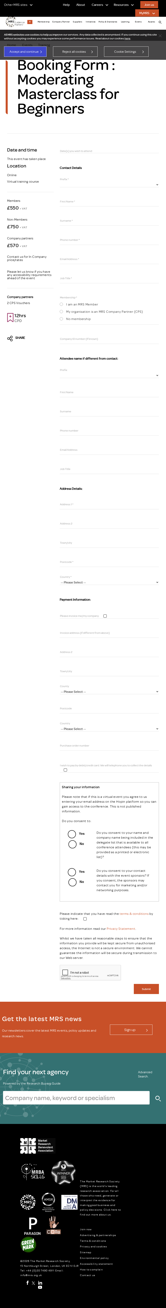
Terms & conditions (93, 1240)
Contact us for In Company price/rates (27, 258)
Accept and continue (24, 51)
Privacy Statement (121, 929)
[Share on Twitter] (11, 339)
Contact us (87, 1275)
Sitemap (85, 1252)
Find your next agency (36, 1071)
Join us (149, 5)
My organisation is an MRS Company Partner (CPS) (104, 312)
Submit (146, 989)
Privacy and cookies (93, 1246)
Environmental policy (94, 1258)
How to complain (91, 1269)
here (127, 38)
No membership (78, 319)
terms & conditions (134, 914)
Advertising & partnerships (98, 1235)
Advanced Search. (145, 1074)
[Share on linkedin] (39, 339)
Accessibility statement (96, 1263)
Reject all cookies (74, 51)
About (80, 5)
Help (66, 5)
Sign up (129, 1029)
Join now (86, 1229)
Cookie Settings (125, 51)
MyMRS (144, 13)
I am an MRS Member (82, 304)
